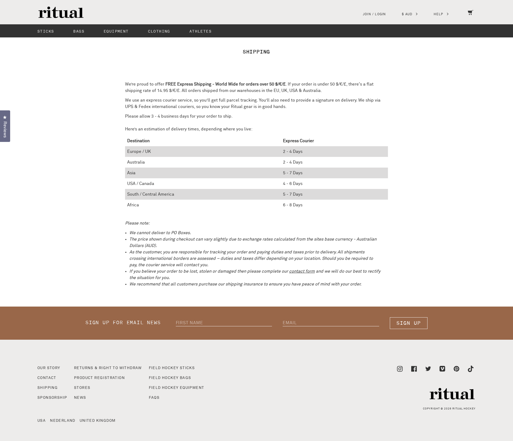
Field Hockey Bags (170, 378)
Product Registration (99, 378)
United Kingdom (98, 421)
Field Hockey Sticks (172, 368)
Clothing (159, 31)
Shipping (47, 388)
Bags (78, 31)
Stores (82, 388)
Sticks (45, 31)
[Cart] (471, 16)
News (80, 398)
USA (41, 421)
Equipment (116, 31)
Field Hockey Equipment (176, 388)
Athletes (200, 31)
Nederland (62, 421)
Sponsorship (52, 398)
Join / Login (374, 14)
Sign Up (409, 323)
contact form (302, 271)
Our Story (48, 368)
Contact (46, 378)
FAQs (154, 398)
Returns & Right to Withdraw (108, 368)
